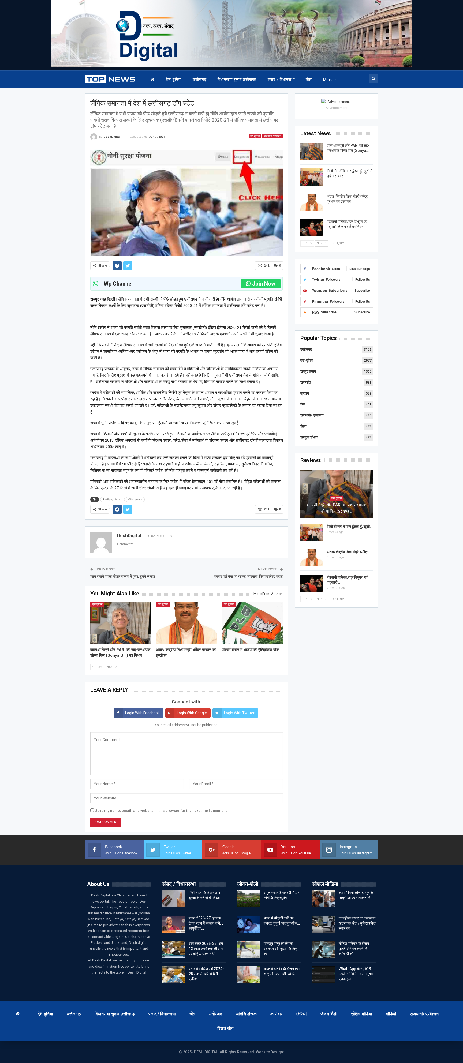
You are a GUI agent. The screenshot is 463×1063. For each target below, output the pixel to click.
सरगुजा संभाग (309, 437)
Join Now (263, 283)
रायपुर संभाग (308, 371)
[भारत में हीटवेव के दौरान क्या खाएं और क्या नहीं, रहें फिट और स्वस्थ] (248, 974)
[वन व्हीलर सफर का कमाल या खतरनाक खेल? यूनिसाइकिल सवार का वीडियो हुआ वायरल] (323, 924)
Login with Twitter (239, 713)
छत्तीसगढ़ (199, 79)
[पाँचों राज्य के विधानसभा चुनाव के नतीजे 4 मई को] (173, 898)
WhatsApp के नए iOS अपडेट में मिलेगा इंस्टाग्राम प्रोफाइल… (356, 974)
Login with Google (192, 713)
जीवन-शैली (328, 1013)
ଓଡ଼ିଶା (301, 1013)
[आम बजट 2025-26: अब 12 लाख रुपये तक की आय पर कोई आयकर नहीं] (173, 949)
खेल (309, 79)
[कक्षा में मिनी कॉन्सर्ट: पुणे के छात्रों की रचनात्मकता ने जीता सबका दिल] (323, 898)
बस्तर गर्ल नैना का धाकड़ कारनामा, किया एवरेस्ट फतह (248, 576)
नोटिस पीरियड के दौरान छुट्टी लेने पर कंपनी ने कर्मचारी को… (354, 948)
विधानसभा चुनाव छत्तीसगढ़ (237, 79)
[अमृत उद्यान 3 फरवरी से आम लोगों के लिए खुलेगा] (248, 898)
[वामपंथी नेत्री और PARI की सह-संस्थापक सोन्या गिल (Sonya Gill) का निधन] (120, 623)
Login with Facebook (142, 713)
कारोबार (276, 1013)
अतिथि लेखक (246, 1013)
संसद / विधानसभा (281, 79)
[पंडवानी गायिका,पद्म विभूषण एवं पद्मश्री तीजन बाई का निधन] (311, 227)
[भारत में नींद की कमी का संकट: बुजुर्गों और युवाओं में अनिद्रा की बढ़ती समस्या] (248, 924)
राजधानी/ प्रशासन (272, 135)
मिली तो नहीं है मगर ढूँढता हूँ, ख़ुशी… (349, 526)
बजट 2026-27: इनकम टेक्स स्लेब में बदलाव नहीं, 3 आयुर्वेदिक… (206, 923)
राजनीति (305, 382)
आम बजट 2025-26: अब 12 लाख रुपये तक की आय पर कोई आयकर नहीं (206, 948)
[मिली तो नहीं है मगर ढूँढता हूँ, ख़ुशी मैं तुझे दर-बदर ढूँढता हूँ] (311, 177)
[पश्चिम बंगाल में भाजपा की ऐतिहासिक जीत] (252, 623)
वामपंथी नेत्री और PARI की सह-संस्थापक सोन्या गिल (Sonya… (337, 508)
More (328, 79)
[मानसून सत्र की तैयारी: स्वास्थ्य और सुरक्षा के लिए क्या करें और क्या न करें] (248, 949)
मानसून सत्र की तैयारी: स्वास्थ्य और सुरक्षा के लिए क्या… (280, 948)
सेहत (303, 426)
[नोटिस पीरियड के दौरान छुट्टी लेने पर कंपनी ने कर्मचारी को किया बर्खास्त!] (323, 949)
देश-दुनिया (173, 79)
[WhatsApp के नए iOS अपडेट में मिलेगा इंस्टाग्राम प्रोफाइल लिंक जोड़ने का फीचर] (323, 974)
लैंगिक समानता (135, 499)
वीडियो (391, 1013)
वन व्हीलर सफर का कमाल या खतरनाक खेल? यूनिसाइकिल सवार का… (357, 923)
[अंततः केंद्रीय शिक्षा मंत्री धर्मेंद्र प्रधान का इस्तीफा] (186, 623)
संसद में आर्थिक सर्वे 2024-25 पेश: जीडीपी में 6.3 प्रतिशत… (206, 974)
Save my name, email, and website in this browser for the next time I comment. (161, 811)
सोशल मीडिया (361, 1013)
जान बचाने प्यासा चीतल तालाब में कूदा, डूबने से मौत (123, 576)
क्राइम (304, 393)
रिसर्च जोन (225, 1028)
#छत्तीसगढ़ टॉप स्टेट (112, 499)
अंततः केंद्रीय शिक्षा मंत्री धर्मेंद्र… (348, 552)
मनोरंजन (215, 1013)
